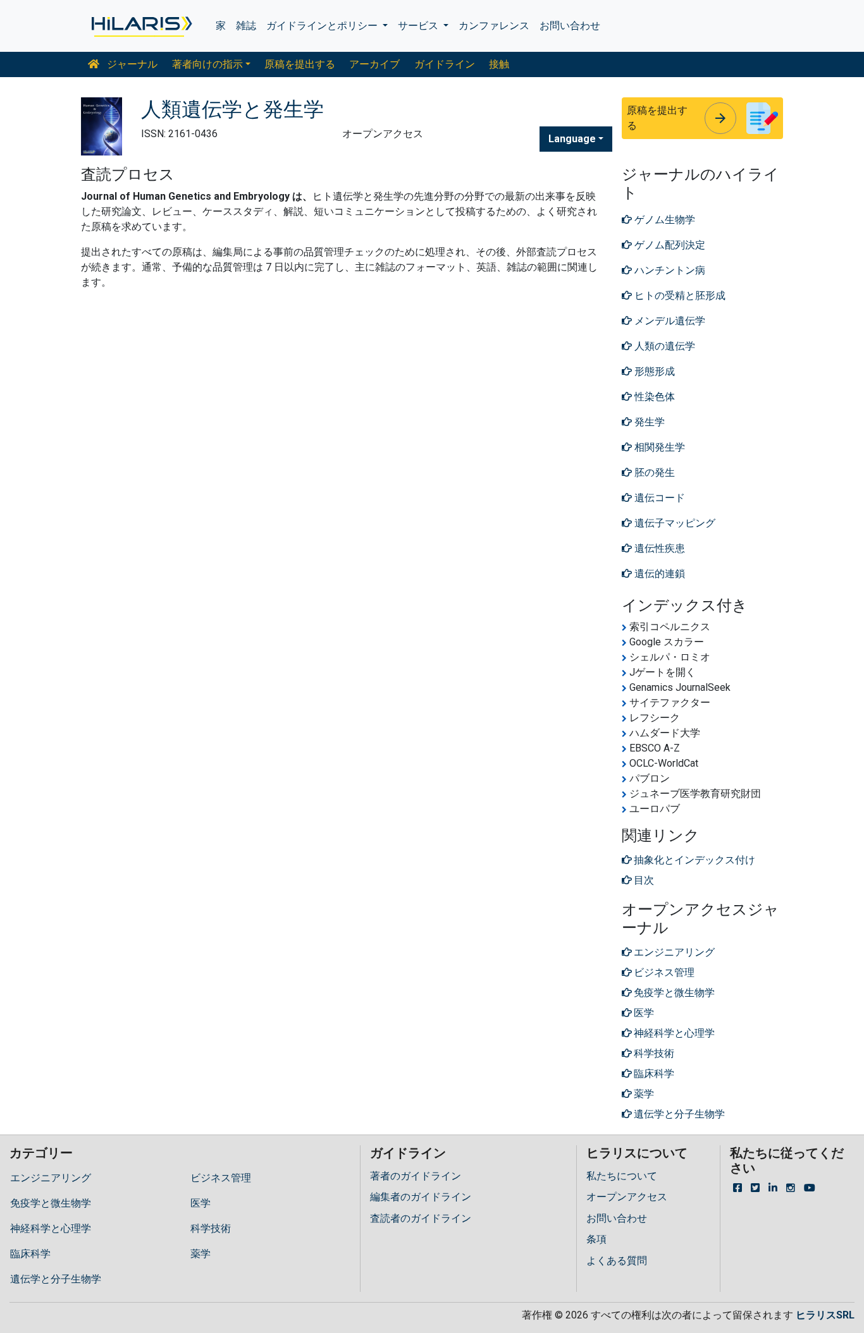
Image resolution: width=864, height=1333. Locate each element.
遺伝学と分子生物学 (55, 1279)
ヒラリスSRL (825, 1315)
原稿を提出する (299, 64)
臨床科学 (30, 1254)
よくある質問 (616, 1261)
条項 (596, 1239)
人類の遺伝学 (663, 346)
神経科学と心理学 (50, 1228)
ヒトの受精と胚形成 (678, 295)
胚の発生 (653, 472)
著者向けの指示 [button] (207, 64)
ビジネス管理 (220, 1178)
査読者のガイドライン (420, 1218)
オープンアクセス (626, 1197)
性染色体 (653, 397)
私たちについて (621, 1176)
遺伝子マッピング (673, 523)
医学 (200, 1203)
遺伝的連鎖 (658, 574)
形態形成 (653, 371)
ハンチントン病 (668, 270)
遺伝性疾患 (658, 548)
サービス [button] (419, 26)
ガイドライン (444, 64)
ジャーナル (130, 64)
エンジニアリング (50, 1178)
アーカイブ (374, 64)
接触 (499, 64)
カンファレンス (494, 26)
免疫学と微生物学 (50, 1203)
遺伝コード (658, 498)
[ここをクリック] (141, 26)
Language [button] (572, 139)
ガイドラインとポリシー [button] (323, 26)
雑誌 (246, 26)
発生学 (648, 422)
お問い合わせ (570, 26)
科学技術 (210, 1228)
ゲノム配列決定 (668, 245)
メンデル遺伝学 (668, 321)
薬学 (200, 1254)
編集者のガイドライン (420, 1197)
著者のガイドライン (415, 1176)
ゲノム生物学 (663, 220)
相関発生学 (658, 447)
